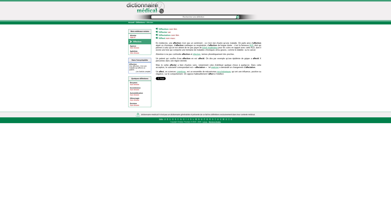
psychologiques (224, 71)
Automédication (136, 93)
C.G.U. (205, 122)
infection (196, 54)
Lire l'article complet (143, 71)
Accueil (131, 22)
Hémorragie (134, 98)
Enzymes (133, 83)
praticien (215, 67)
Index (161, 119)
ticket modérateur (210, 47)
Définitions (140, 22)
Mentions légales (215, 122)
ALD (251, 45)
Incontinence (135, 88)
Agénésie (133, 51)
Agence (133, 46)
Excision (133, 103)
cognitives (181, 71)
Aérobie (133, 35)
